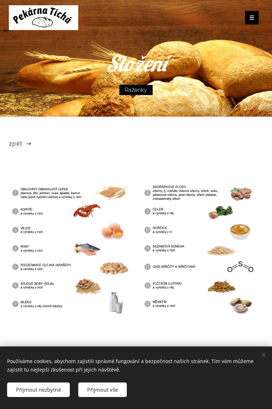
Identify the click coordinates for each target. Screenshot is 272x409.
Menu (252, 17)
